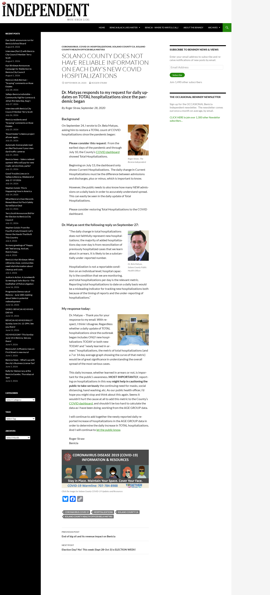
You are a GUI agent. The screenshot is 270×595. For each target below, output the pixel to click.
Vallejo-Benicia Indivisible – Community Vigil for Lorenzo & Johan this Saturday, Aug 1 (20, 97)
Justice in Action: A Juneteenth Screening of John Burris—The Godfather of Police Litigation (20, 280)
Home (102, 27)
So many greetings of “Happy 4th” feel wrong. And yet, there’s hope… (19, 248)
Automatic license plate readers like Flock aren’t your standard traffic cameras (20, 148)
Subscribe (177, 75)
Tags (8, 412)
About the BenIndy (193, 27)
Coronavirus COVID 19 (77, 512)
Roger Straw (99, 82)
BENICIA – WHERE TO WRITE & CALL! (162, 27)
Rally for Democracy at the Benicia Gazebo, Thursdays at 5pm (20, 374)
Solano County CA (123, 46)
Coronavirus (70, 46)
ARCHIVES (213, 27)
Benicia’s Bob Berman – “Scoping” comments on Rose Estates (19, 83)
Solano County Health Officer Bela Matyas (103, 48)
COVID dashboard (108, 152)
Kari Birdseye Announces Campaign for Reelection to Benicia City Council (19, 69)
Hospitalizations (100, 46)
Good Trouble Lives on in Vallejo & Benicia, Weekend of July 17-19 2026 (20, 177)
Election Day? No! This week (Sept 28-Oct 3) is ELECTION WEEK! (99, 547)
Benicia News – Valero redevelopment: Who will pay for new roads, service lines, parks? (20, 162)
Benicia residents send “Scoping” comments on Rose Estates (19, 123)
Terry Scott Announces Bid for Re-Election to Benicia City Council (20, 216)
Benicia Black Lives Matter (124, 27)
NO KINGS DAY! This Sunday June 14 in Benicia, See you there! (19, 338)
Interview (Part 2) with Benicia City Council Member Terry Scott (20, 54)
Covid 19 (84, 46)
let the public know (108, 429)
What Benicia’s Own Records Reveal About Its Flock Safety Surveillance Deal (19, 202)
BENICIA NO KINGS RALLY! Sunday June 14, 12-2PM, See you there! (20, 323)
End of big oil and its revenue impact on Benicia (88, 534)
